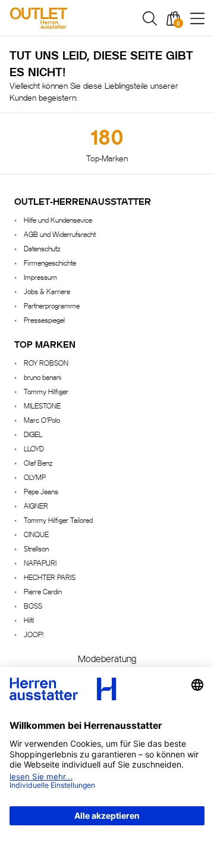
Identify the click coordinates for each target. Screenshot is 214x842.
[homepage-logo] (67, 18)
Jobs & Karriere (47, 291)
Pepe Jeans (41, 491)
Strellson (36, 548)
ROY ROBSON (46, 362)
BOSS (33, 605)
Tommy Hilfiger (46, 391)
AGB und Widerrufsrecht (60, 233)
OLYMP (35, 476)
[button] (150, 18)
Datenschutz (42, 248)
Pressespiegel (44, 319)
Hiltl (29, 619)
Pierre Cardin (43, 591)
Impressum (40, 276)
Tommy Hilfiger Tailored (58, 519)
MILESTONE (42, 405)
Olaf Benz (38, 462)
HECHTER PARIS (49, 576)
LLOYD (34, 448)
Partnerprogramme (52, 305)
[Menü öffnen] (197, 18)
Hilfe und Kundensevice (58, 219)
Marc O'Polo (42, 419)
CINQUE (36, 534)
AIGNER (36, 505)
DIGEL (33, 434)
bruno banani (42, 376)
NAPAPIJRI (40, 562)
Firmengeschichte (50, 262)
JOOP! (33, 634)
